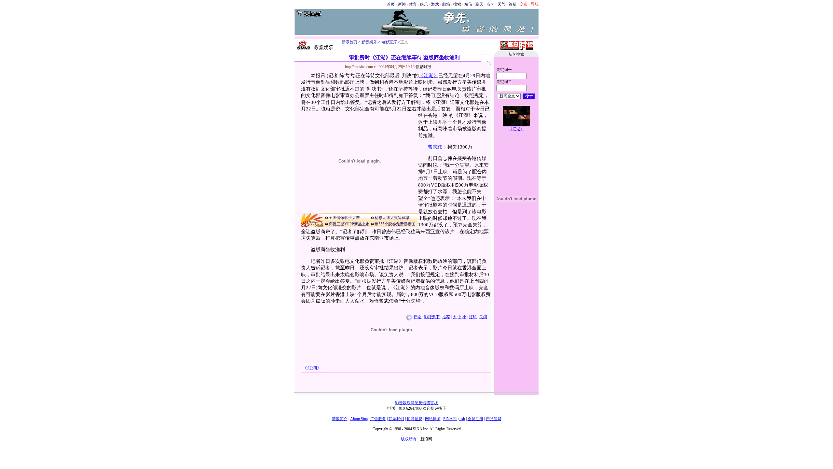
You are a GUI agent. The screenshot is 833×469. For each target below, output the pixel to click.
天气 (501, 4)
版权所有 (408, 439)
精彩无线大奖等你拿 (392, 217)
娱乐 (424, 4)
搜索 (457, 4)
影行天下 (432, 317)
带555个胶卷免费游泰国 (395, 224)
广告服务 (378, 419)
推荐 (446, 317)
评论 (417, 317)
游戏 (435, 4)
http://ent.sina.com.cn (361, 66)
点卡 (490, 4)
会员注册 (475, 419)
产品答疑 (493, 419)
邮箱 (446, 4)
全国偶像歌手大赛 (344, 217)
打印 (473, 317)
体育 (413, 4)
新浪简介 (340, 419)
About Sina (359, 419)
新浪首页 (349, 42)
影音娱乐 (369, 42)
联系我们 (396, 419)
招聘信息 (414, 419)
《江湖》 (428, 75)
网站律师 (433, 419)
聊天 (479, 4)
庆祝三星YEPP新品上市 (349, 224)
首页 (391, 4)
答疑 (512, 4)
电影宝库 (388, 42)
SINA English (454, 419)
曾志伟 (435, 146)
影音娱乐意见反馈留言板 (416, 403)
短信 (468, 4)
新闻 (402, 4)
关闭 (483, 317)
